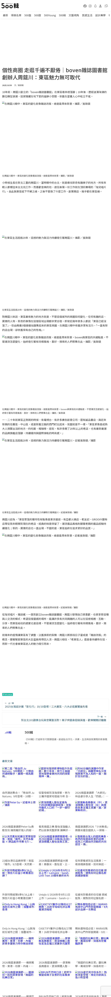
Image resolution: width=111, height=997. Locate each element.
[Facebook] (85, 6)
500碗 (62, 15)
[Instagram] (90, 6)
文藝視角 (74, 15)
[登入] (100, 5)
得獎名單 (16, 15)
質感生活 (87, 15)
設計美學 (100, 15)
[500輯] (10, 5)
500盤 (27, 15)
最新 (5, 15)
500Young (50, 15)
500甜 (37, 15)
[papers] (95, 6)
